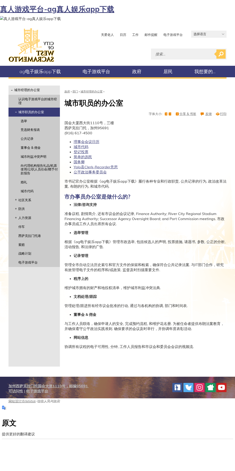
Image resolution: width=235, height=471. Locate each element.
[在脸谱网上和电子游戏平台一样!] (177, 387)
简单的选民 (83, 157)
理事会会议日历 (86, 141)
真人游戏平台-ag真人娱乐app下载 (57, 9)
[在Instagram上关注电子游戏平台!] (199, 387)
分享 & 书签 (187, 114)
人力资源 (24, 218)
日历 (123, 35)
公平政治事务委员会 (90, 172)
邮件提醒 (151, 35)
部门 (75, 91)
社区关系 (24, 200)
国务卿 (79, 162)
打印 (223, 114)
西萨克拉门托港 (29, 236)
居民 (168, 71)
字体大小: (155, 113)
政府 (136, 71)
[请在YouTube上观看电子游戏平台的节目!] (221, 387)
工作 (135, 35)
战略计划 (24, 253)
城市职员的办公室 (31, 112)
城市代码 (27, 191)
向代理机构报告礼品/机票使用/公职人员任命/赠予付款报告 (39, 169)
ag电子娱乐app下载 (40, 71)
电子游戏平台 (173, 35)
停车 (21, 227)
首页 (31, 45)
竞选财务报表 (30, 130)
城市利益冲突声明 (33, 157)
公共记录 (27, 139)
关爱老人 (107, 35)
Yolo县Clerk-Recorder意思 (96, 167)
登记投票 (81, 151)
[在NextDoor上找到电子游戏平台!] (210, 387)
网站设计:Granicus (22, 400)
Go (221, 54)
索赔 (21, 245)
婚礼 (24, 182)
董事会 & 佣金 (31, 148)
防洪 (21, 209)
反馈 (208, 114)
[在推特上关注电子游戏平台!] (188, 387)
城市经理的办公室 (27, 90)
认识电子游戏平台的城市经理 (37, 101)
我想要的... (204, 71)
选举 (24, 121)
